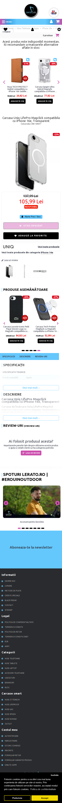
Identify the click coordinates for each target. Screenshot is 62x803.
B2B (6, 641)
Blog (7, 687)
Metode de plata (13, 591)
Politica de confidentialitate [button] (43, 789)
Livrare (8, 586)
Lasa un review (11, 260)
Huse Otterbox (12, 700)
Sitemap (8, 610)
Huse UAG (9, 709)
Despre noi (10, 581)
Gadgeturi (10, 678)
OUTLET (8, 724)
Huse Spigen (10, 714)
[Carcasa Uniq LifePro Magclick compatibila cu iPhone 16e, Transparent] (9, 277)
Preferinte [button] (17, 798)
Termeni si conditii (14, 627)
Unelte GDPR (11, 765)
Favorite (9, 750)
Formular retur (13, 755)
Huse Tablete (11, 663)
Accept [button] (44, 798)
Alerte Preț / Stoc (32, 216)
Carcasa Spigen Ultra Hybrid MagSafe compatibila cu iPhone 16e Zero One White (44, 89)
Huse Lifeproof (12, 704)
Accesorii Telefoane (14, 673)
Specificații (8, 356)
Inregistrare (11, 741)
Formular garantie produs (18, 760)
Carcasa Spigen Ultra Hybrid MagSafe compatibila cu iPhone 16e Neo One (14, 328)
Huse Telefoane (12, 658)
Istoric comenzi (12, 746)
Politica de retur (13, 632)
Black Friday (11, 600)
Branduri (9, 683)
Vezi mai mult (30, 387)
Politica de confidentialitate (19, 622)
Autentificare (11, 736)
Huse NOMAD (11, 719)
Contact (9, 605)
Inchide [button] (55, 775)
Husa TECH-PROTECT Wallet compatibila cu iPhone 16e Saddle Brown (17, 89)
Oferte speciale (12, 595)
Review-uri (41, 356)
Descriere (25, 356)
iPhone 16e (47, 252)
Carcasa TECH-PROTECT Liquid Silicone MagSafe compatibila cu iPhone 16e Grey (44, 328)
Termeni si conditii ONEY (16, 637)
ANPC (7, 646)
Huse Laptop (11, 668)
